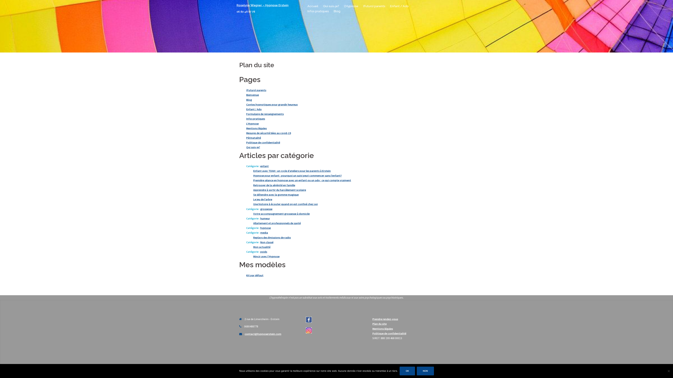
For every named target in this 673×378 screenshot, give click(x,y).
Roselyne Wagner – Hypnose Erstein (262, 5)
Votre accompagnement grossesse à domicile (281, 213)
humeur (265, 218)
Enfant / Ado (399, 6)
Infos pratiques (318, 11)
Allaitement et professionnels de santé (277, 223)
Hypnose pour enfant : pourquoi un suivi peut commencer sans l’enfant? (297, 175)
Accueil (312, 6)
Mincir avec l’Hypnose (266, 256)
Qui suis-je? (331, 6)
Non (425, 371)
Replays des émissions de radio (272, 237)
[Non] (668, 371)
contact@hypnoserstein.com (263, 334)
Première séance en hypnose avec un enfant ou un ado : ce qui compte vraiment (302, 180)
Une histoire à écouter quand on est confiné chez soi (285, 204)
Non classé (266, 242)
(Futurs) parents (374, 6)
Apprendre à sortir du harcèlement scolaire (279, 190)
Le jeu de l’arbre (262, 199)
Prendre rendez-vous (385, 319)
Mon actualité (261, 247)
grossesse (266, 209)
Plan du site (379, 324)
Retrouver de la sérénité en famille (274, 185)
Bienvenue (252, 95)
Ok (407, 371)
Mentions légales (256, 128)
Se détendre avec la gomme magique (276, 194)
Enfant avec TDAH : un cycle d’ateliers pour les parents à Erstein (292, 171)
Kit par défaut (254, 275)
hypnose (265, 228)
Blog (337, 11)
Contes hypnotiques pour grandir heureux (272, 104)
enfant (264, 166)
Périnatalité (253, 137)
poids (263, 251)
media (264, 232)
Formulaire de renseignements (265, 114)
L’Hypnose (351, 6)
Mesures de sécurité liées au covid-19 (268, 133)
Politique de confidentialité (263, 142)
